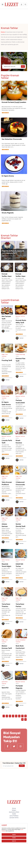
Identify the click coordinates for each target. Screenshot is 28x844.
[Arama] (25, 4)
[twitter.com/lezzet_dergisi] (14, 746)
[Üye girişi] (21, 4)
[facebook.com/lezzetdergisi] (7, 746)
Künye (14, 808)
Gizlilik (14, 814)
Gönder (21, 765)
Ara (23, 66)
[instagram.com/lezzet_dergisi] (20, 746)
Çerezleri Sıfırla (14, 817)
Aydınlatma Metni (14, 812)
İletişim (14, 810)
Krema (3, 32)
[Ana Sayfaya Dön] (14, 802)
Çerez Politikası (14, 815)
